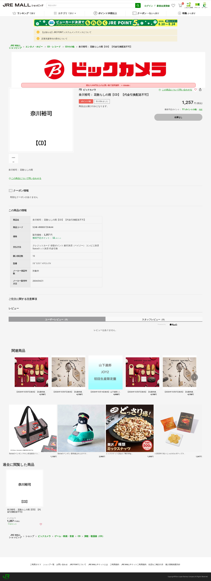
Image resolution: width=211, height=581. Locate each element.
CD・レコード (54, 46)
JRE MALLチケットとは (98, 564)
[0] (180, 5)
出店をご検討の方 (155, 564)
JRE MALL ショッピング (15, 46)
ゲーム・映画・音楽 (64, 536)
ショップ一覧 (48, 564)
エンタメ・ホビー (34, 46)
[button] (194, 377)
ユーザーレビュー (57, 319)
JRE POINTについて (78, 564)
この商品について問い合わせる (177, 89)
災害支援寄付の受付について (54, 39)
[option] (41, 119)
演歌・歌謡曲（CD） (94, 536)
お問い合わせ (62, 564)
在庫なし (178, 117)
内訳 (200, 110)
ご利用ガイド (35, 564)
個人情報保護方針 (172, 564)
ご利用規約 (114, 564)
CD (79, 536)
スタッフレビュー (154, 319)
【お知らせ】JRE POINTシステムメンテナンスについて (66, 32)
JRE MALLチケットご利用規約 (133, 564)
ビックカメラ (44, 536)
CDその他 (70, 46)
